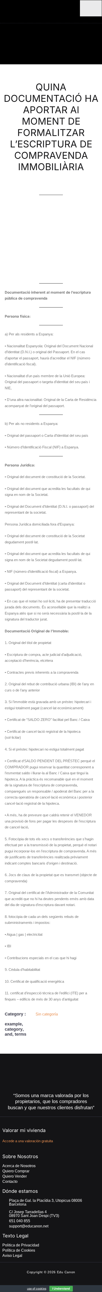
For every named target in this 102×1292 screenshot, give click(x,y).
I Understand (61, 1288)
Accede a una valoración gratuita (27, 1141)
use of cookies (36, 1288)
